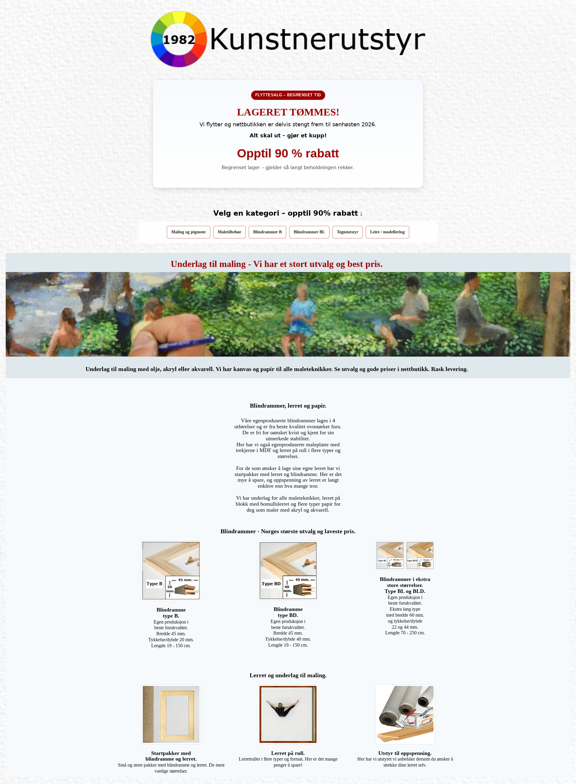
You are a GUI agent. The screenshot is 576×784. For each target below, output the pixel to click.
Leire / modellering (387, 232)
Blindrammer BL (309, 232)
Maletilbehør (229, 232)
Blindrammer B (267, 232)
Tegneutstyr (347, 232)
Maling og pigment (188, 232)
